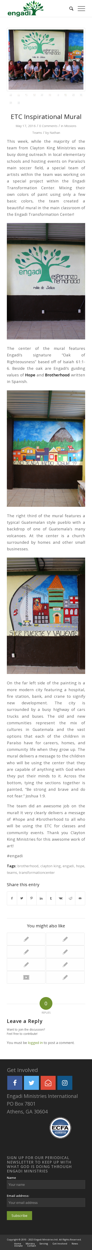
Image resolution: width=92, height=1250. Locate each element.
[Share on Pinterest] (31, 898)
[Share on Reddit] (70, 898)
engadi (68, 865)
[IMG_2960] (73, 95)
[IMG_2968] (50, 95)
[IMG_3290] (26, 95)
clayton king (50, 865)
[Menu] (79, 8)
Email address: (18, 1196)
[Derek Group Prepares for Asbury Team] (26, 951)
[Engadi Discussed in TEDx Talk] (26, 977)
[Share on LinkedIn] (41, 898)
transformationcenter (37, 872)
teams (12, 872)
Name (11, 1177)
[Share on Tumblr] (51, 898)
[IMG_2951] (11, 103)
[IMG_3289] (34, 95)
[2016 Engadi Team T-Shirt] (65, 939)
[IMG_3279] (42, 95)
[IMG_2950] (19, 103)
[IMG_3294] (19, 95)
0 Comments (48, 126)
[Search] (69, 8)
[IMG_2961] (66, 95)
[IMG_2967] (58, 95)
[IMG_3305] (46, 59)
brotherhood (28, 865)
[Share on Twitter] (22, 898)
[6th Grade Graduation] (65, 964)
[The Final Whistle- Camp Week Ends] (65, 951)
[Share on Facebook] (12, 898)
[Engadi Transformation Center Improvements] (65, 977)
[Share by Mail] (80, 898)
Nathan (55, 132)
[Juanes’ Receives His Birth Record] (26, 964)
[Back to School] (26, 939)
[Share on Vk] (60, 898)
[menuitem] (69, 8)
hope (80, 865)
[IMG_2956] (81, 95)
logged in (35, 1042)
